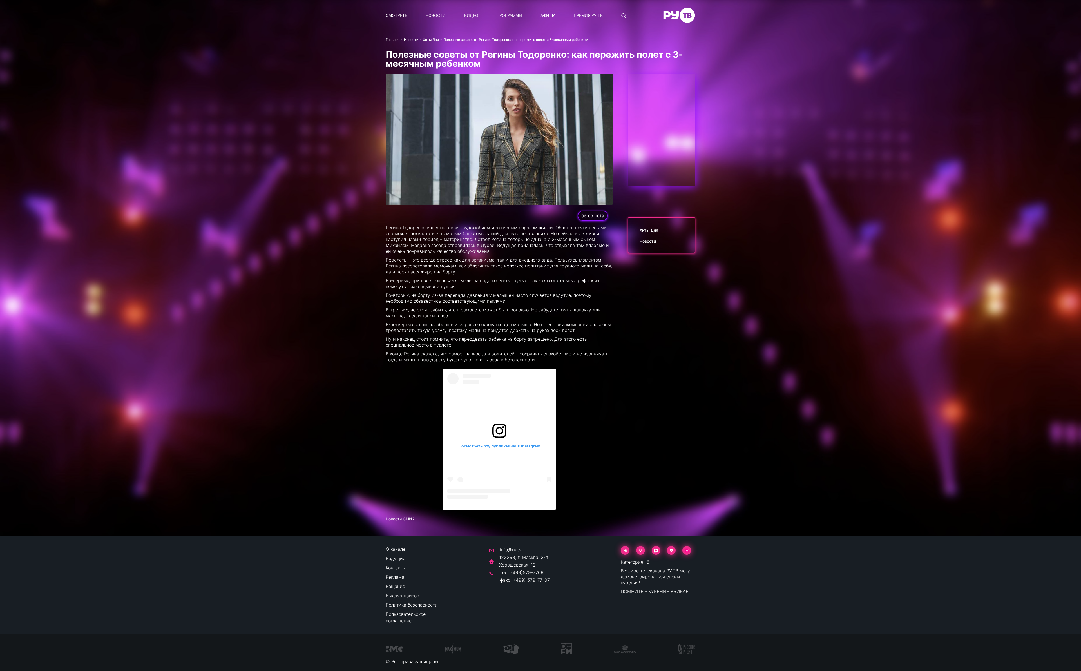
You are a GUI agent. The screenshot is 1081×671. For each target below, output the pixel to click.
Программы (509, 15)
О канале (395, 549)
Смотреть (396, 15)
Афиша (547, 15)
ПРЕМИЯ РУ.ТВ (588, 15)
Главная (392, 39)
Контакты (396, 567)
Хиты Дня (431, 39)
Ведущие (395, 558)
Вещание (395, 586)
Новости (436, 15)
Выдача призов (402, 595)
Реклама (395, 577)
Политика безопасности (412, 605)
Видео (471, 15)
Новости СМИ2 (400, 518)
